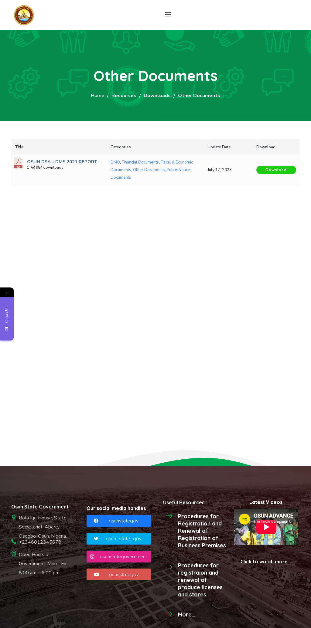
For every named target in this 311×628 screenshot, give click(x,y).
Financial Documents (140, 162)
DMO (115, 162)
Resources (123, 95)
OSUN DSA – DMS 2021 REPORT (62, 162)
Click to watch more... (266, 562)
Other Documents (149, 170)
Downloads (157, 95)
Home (97, 95)
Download (276, 169)
